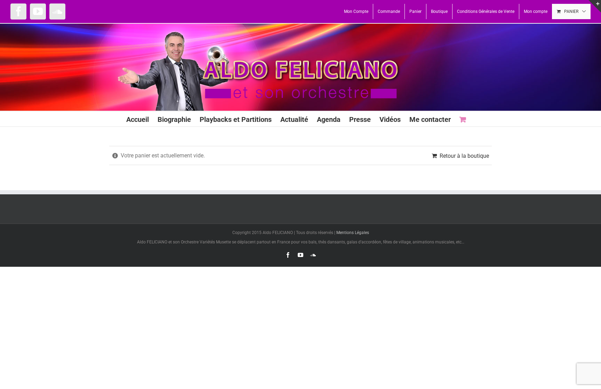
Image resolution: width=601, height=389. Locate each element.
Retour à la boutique (464, 156)
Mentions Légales (352, 232)
